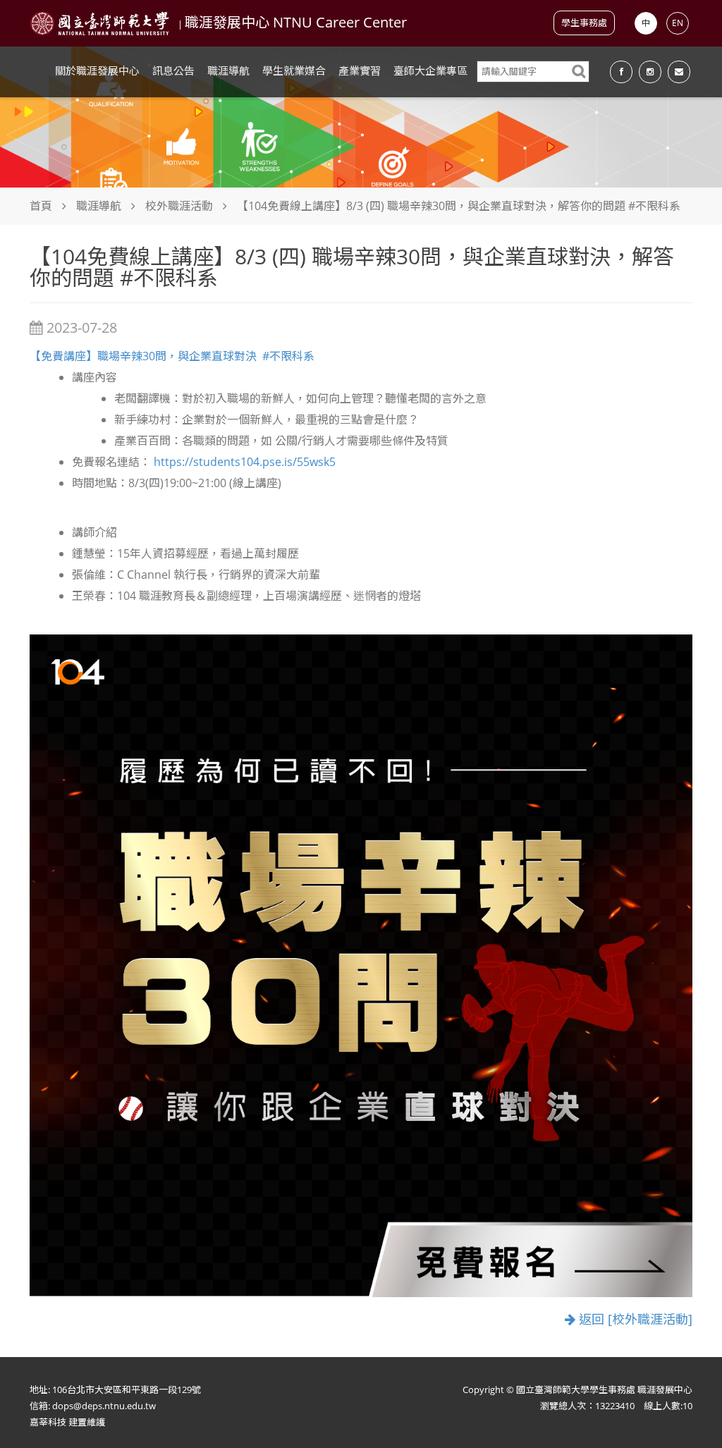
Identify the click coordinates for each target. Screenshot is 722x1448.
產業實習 (359, 70)
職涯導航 (228, 70)
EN (677, 23)
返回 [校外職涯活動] (633, 1319)
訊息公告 (173, 70)
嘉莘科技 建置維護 (67, 1422)
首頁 (41, 206)
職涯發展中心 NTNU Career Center (296, 22)
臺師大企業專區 (430, 70)
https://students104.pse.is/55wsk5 (245, 462)
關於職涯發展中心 (97, 70)
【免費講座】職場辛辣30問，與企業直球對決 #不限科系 (172, 356)
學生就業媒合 (294, 70)
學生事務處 (584, 22)
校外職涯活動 (179, 206)
